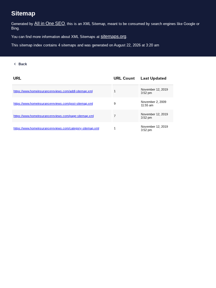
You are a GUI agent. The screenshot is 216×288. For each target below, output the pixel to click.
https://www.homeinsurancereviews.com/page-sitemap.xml (54, 116)
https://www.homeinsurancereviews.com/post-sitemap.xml (53, 103)
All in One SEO (49, 23)
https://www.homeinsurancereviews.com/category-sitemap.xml (56, 128)
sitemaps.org (113, 36)
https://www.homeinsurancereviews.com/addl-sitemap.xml (53, 91)
